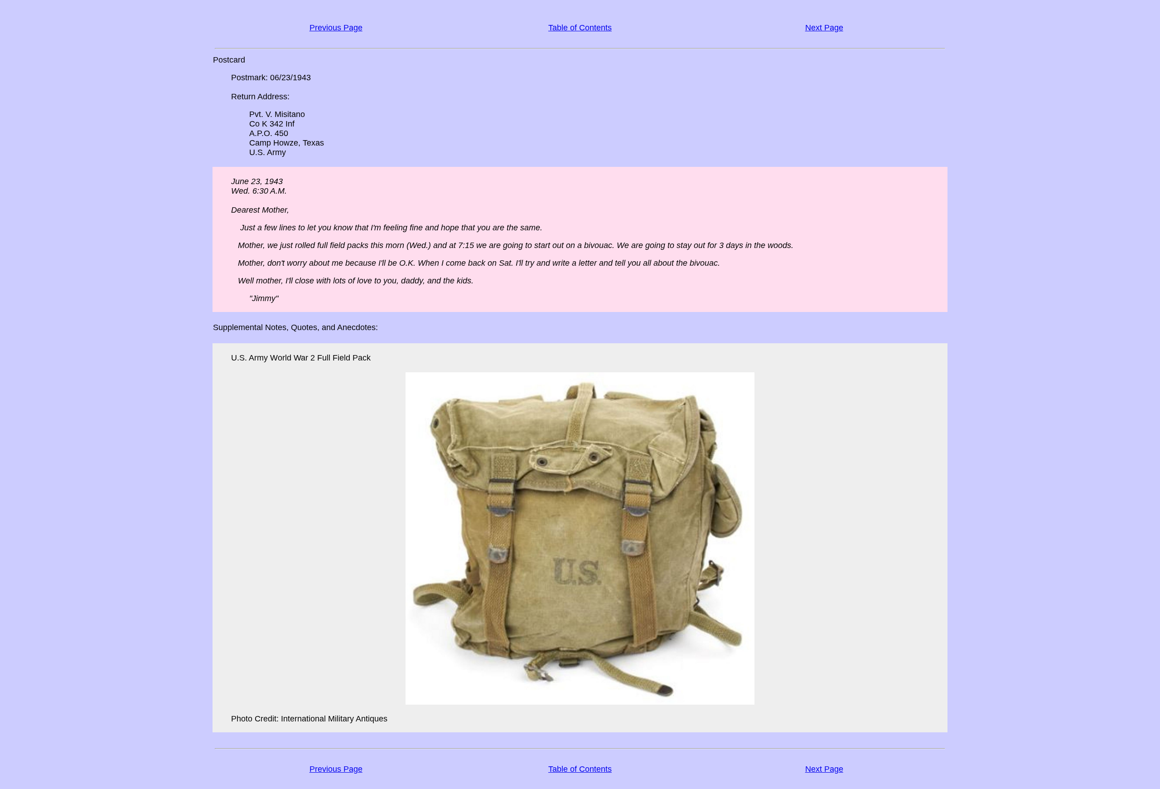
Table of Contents (580, 27)
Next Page (824, 27)
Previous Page (335, 27)
